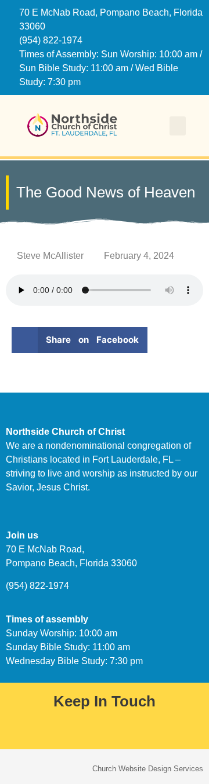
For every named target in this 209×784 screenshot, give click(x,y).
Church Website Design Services (147, 768)
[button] (178, 125)
